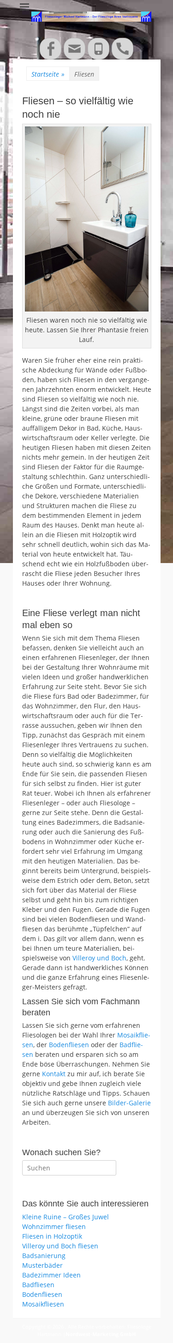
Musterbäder (42, 1265)
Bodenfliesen (69, 1044)
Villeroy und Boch (99, 957)
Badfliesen (38, 1284)
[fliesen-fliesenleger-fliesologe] (87, 219)
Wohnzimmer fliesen (54, 1226)
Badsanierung (44, 1255)
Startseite (48, 74)
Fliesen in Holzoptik (52, 1236)
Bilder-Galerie (129, 1102)
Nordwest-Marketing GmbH (101, 1334)
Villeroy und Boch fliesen (60, 1245)
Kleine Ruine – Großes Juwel (65, 1216)
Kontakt (54, 1073)
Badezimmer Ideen (51, 1275)
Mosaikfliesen (43, 1304)
